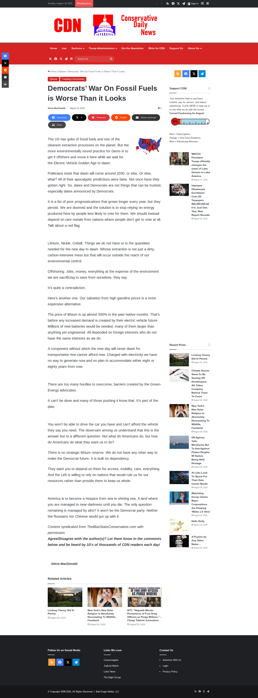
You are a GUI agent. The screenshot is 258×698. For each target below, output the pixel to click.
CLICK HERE (189, 106)
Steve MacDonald (56, 108)
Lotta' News (109, 671)
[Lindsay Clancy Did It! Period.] (65, 597)
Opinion (62, 71)
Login (165, 665)
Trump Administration (102, 48)
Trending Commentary (73, 79)
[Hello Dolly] (179, 526)
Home (53, 48)
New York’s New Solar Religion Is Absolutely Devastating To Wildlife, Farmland (135, 3)
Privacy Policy (170, 671)
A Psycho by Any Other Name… (198, 540)
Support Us (176, 48)
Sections (76, 48)
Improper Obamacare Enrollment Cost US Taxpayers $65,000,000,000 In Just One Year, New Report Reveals (200, 200)
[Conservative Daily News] (107, 25)
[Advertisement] (190, 281)
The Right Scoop (112, 677)
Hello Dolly (197, 521)
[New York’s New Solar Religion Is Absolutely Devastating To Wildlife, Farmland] (105, 597)
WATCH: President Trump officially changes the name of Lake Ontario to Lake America (200, 164)
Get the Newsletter (132, 48)
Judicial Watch (111, 665)
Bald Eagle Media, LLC (107, 691)
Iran (64, 48)
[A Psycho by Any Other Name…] (179, 541)
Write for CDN (156, 48)
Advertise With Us (172, 660)
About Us (193, 48)
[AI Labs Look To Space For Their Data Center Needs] (179, 477)
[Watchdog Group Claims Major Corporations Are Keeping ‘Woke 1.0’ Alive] (179, 498)
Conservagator (111, 660)
